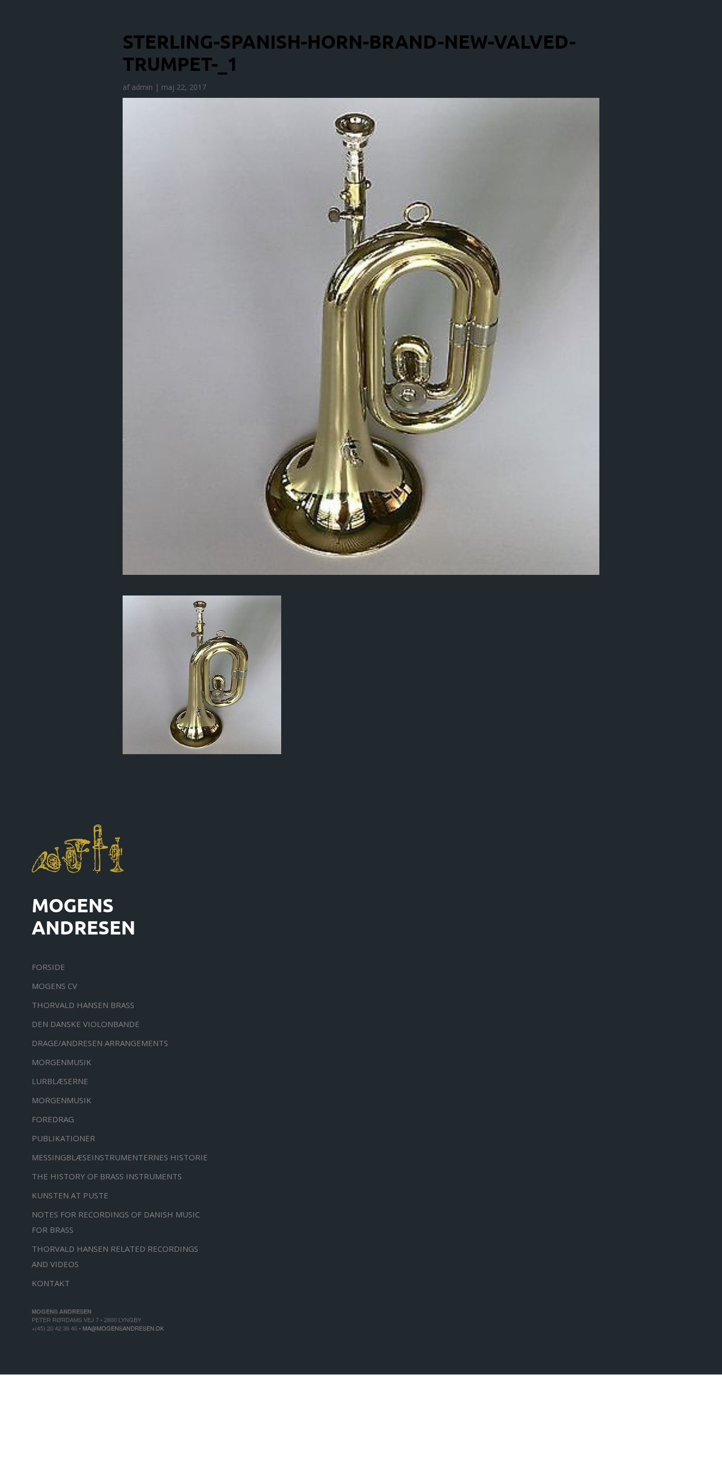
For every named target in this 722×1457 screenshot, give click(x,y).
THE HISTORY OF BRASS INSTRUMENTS (107, 1176)
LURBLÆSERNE (60, 1081)
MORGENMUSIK (61, 1062)
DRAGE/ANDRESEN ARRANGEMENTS (100, 1043)
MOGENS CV (54, 986)
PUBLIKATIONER (63, 1138)
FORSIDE (48, 966)
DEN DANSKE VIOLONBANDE (86, 1024)
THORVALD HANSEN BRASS (83, 1005)
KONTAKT (51, 1283)
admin (142, 87)
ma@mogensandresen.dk (123, 1328)
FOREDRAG (53, 1119)
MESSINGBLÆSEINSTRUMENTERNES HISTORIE (120, 1157)
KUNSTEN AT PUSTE (70, 1195)
